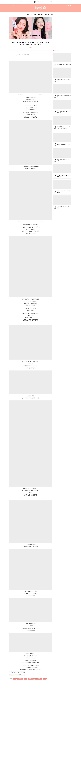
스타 (28, 14)
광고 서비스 (51, 1)
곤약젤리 (31, 678)
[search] (66, 5)
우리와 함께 (59, 1)
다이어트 (52, 14)
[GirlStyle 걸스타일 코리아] (40, 8)
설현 (45, 678)
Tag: (10, 678)
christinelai (19, 54)
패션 (35, 14)
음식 (31, 47)
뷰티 (31, 14)
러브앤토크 (47, 14)
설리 (15, 678)
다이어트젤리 (38, 678)
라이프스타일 (40, 14)
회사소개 (21, 1)
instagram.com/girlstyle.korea (16, 675)
